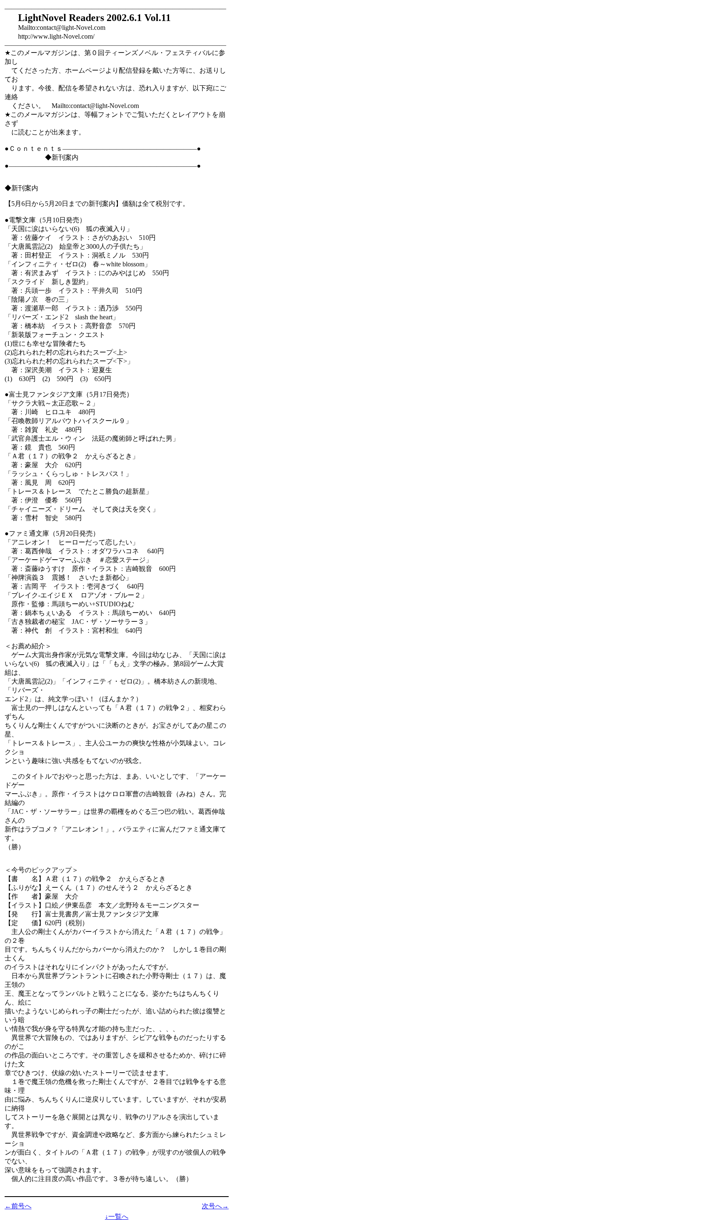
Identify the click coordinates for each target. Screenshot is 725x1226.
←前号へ (18, 1206)
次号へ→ (215, 1206)
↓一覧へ (116, 1216)
